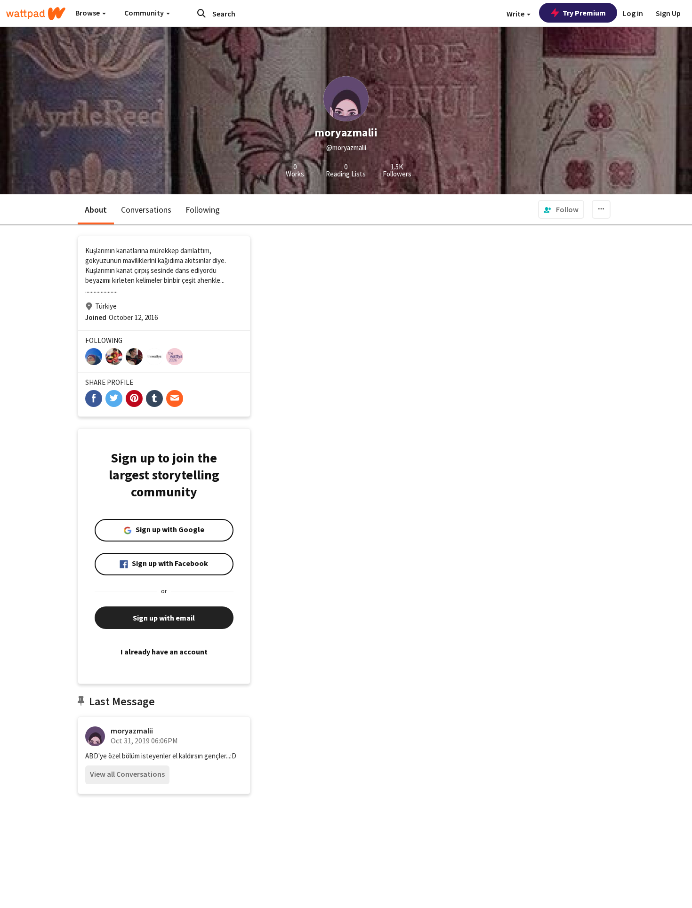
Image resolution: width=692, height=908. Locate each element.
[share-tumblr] (154, 398)
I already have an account (164, 651)
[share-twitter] (113, 398)
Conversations (146, 209)
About (96, 209)
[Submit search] (201, 13)
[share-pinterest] (134, 398)
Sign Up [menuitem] (668, 13)
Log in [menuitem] (633, 13)
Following (202, 209)
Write (516, 13)
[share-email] (174, 398)
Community (144, 12)
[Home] (35, 13)
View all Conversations (127, 774)
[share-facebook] (93, 398)
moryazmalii (132, 730)
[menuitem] (561, 209)
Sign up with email (164, 617)
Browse (88, 12)
